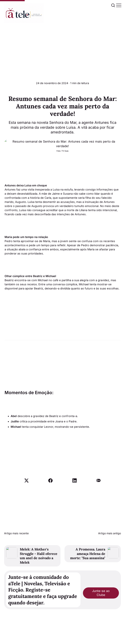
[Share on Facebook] (50, 480)
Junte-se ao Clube (101, 593)
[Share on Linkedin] (74, 480)
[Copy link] (98, 480)
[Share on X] (26, 480)
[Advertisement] (62, 46)
